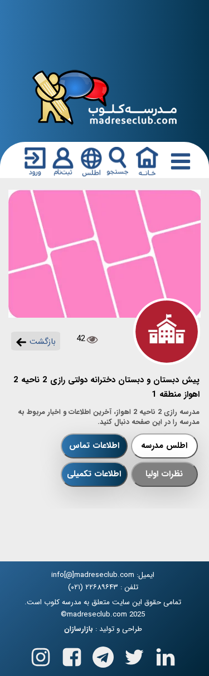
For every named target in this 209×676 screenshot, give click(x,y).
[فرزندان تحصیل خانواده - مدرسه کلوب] (104, 97)
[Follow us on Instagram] (40, 654)
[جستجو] (117, 161)
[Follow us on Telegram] (103, 654)
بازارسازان (78, 629)
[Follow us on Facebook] (72, 654)
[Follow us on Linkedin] (165, 654)
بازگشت (41, 341)
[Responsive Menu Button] (178, 161)
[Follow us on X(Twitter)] (134, 654)
